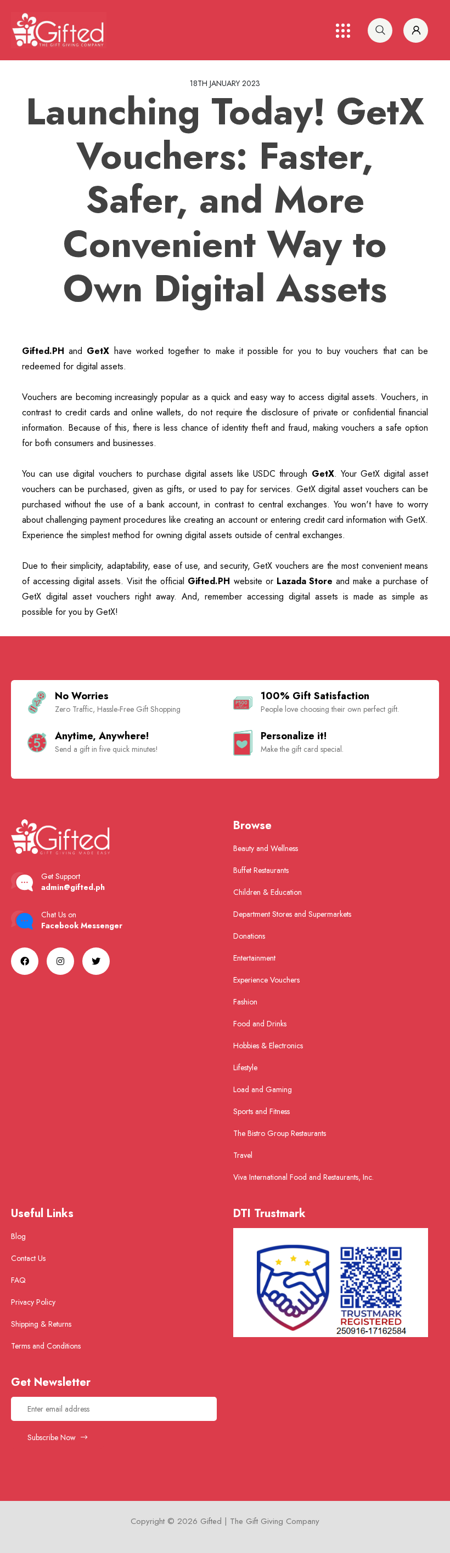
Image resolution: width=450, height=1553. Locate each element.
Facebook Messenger (81, 925)
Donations (249, 935)
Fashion (245, 1001)
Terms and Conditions (46, 1345)
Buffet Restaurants (261, 870)
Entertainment (254, 957)
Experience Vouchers (266, 979)
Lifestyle (245, 1067)
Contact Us (28, 1258)
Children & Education (267, 892)
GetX (98, 351)
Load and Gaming (262, 1089)
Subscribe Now (52, 1437)
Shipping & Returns (41, 1323)
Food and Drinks (259, 1023)
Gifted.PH (43, 351)
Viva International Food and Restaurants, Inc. (303, 1177)
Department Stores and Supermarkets (292, 914)
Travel (242, 1155)
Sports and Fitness (261, 1111)
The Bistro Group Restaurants (279, 1133)
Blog (18, 1236)
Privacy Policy (33, 1302)
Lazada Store (305, 581)
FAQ (18, 1280)
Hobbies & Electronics (268, 1045)
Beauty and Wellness (265, 848)
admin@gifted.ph (73, 887)
